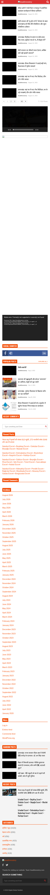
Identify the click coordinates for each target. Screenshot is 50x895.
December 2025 (9, 529)
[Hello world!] (9, 370)
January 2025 (8, 575)
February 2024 (8, 621)
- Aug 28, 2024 (32, 397)
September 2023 (9, 642)
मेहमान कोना (6, 832)
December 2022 (9, 680)
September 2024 (9, 592)
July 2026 (6, 499)
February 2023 (8, 671)
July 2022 (6, 701)
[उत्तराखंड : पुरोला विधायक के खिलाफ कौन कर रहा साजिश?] (9, 394)
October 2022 (7, 688)
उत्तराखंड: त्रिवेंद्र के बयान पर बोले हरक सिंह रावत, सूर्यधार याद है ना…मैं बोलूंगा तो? (31, 38)
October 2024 (7, 587)
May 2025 (6, 558)
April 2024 (6, 613)
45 (22, 101)
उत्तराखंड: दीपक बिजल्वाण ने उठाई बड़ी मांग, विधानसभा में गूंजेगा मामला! (32, 64)
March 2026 (7, 516)
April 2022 (6, 709)
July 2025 (6, 550)
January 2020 (8, 713)
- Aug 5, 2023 (31, 370)
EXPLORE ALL (42, 361)
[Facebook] (2, 865)
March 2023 (7, 667)
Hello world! (22, 367)
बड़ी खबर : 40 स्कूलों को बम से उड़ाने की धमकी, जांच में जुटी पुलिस (31, 774)
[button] (25, 119)
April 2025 (6, 562)
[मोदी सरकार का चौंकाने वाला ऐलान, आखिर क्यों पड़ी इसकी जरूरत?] (9, 53)
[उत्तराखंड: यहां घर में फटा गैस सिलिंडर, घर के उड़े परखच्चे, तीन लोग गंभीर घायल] (9, 93)
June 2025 (6, 554)
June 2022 (6, 705)
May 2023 (6, 659)
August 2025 (7, 545)
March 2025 (7, 566)
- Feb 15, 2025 (32, 409)
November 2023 (9, 634)
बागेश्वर (4, 849)
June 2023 (6, 655)
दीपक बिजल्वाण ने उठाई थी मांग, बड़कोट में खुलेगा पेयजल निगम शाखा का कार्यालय (32, 404)
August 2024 (7, 596)
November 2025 (9, 533)
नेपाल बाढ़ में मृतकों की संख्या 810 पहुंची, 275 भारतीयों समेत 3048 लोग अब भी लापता (32, 791)
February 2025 (8, 571)
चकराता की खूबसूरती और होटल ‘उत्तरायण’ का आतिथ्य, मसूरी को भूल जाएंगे (32, 380)
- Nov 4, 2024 (31, 385)
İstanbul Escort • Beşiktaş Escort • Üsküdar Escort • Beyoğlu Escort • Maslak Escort (32, 802)
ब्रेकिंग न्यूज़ (6, 828)
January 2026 (8, 525)
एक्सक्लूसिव (6, 845)
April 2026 (6, 512)
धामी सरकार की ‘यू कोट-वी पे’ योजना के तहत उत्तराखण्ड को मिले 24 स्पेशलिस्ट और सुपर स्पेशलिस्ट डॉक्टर (33, 24)
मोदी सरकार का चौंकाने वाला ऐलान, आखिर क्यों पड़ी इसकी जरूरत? (32, 51)
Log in (4, 725)
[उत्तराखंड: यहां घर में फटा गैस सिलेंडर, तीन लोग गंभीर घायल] (9, 80)
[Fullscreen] (44, 129)
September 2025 (9, 541)
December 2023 (9, 629)
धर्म (3, 836)
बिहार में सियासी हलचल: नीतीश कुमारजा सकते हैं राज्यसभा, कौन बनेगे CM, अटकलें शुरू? (31, 765)
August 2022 (7, 697)
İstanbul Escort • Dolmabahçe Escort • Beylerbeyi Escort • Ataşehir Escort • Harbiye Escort (31, 813)
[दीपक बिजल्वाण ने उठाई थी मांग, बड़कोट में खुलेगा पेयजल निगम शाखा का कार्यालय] (9, 406)
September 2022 (9, 692)
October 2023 (7, 638)
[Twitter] (7, 865)
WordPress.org (8, 738)
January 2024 (8, 625)
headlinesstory (22, 14)
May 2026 (6, 508)
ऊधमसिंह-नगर (7, 841)
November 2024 (9, 583)
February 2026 (8, 520)
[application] (25, 119)
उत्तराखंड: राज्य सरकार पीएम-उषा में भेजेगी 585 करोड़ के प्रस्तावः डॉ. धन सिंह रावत (32, 754)
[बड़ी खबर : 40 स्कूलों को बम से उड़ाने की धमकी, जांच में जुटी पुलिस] (9, 775)
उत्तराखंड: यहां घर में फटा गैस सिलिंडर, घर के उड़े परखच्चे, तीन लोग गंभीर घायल (33, 91)
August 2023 (7, 646)
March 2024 (7, 617)
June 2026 (6, 504)
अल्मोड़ (4, 853)
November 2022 (9, 684)
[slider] (23, 129)
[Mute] (41, 129)
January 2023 (8, 676)
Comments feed (8, 734)
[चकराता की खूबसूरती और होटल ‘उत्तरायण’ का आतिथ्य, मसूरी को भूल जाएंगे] (9, 382)
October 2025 (7, 537)
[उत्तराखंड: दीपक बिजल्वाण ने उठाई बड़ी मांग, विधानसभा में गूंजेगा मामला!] (9, 66)
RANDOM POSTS (9, 747)
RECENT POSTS (9, 784)
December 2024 (9, 579)
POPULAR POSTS (9, 361)
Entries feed (7, 730)
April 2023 (6, 663)
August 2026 (7, 495)
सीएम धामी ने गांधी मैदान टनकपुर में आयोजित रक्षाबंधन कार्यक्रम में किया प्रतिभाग (32, 9)
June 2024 (6, 604)
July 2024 (6, 600)
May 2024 (6, 608)
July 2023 (6, 650)
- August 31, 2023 (32, 14)
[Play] (5, 129)
